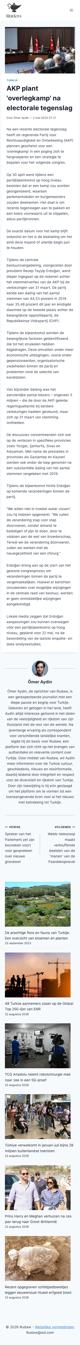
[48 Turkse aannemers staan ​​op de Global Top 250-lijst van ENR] (40, 975)
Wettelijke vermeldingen (54, 1327)
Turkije (12, 80)
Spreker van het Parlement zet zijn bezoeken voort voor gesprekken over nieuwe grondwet (19, 844)
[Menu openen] (71, 10)
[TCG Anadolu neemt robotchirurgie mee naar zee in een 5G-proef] (40, 1045)
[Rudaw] (14, 10)
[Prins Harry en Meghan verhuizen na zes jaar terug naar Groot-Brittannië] (40, 1187)
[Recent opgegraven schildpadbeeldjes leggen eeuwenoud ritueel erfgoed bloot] (40, 1258)
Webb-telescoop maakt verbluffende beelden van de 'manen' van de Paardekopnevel (61, 844)
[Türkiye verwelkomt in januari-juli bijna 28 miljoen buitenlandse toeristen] (40, 1116)
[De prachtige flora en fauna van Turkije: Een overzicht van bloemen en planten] (40, 904)
